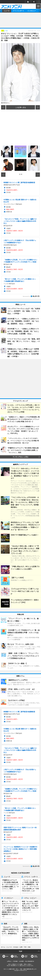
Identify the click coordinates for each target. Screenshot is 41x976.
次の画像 (38, 107)
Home (7, 956)
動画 (5, 923)
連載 (25, 923)
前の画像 (3, 107)
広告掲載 (15, 961)
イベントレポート (18, 10)
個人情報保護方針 (29, 961)
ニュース (7, 10)
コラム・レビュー (30, 898)
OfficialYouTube (36, 956)
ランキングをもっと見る (20, 457)
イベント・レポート (31, 876)
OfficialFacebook (16, 956)
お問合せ (9, 961)
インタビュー (31, 10)
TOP (20, 951)
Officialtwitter (26, 956)
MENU (38, 6)
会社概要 (21, 961)
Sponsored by (26, 296)
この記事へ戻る (20, 107)
